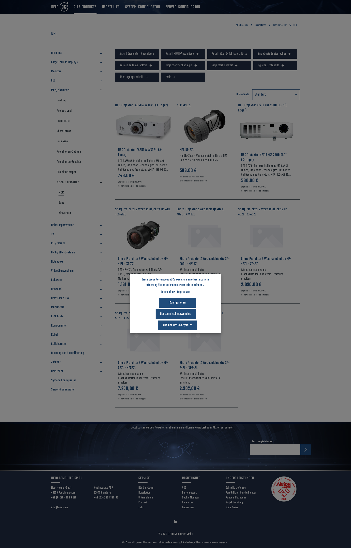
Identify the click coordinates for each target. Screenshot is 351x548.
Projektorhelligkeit (222, 65)
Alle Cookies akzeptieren (177, 325)
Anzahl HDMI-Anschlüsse (180, 53)
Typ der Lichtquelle (268, 65)
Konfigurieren (177, 302)
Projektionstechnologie (179, 65)
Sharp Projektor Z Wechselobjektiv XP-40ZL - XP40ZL (205, 261)
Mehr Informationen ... (192, 285)
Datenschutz (188, 502)
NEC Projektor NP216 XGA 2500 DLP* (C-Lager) (264, 157)
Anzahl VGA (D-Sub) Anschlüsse (229, 53)
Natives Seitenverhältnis (133, 65)
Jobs (141, 507)
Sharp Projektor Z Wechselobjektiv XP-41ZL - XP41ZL (143, 261)
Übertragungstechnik (131, 77)
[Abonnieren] (305, 449)
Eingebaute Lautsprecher (272, 53)
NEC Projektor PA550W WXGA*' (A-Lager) (140, 152)
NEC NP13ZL (187, 150)
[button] (101, 53)
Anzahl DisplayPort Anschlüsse (137, 53)
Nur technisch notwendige (175, 314)
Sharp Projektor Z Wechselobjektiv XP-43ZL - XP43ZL (266, 261)
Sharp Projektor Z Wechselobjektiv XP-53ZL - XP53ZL (143, 365)
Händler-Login (146, 488)
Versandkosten (168, 542)
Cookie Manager (190, 497)
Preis (168, 77)
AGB (184, 488)
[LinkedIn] (175, 522)
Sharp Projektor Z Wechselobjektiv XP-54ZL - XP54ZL (205, 365)
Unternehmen (145, 497)
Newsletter (144, 492)
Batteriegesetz (189, 492)
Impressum (188, 507)
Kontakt (142, 502)
